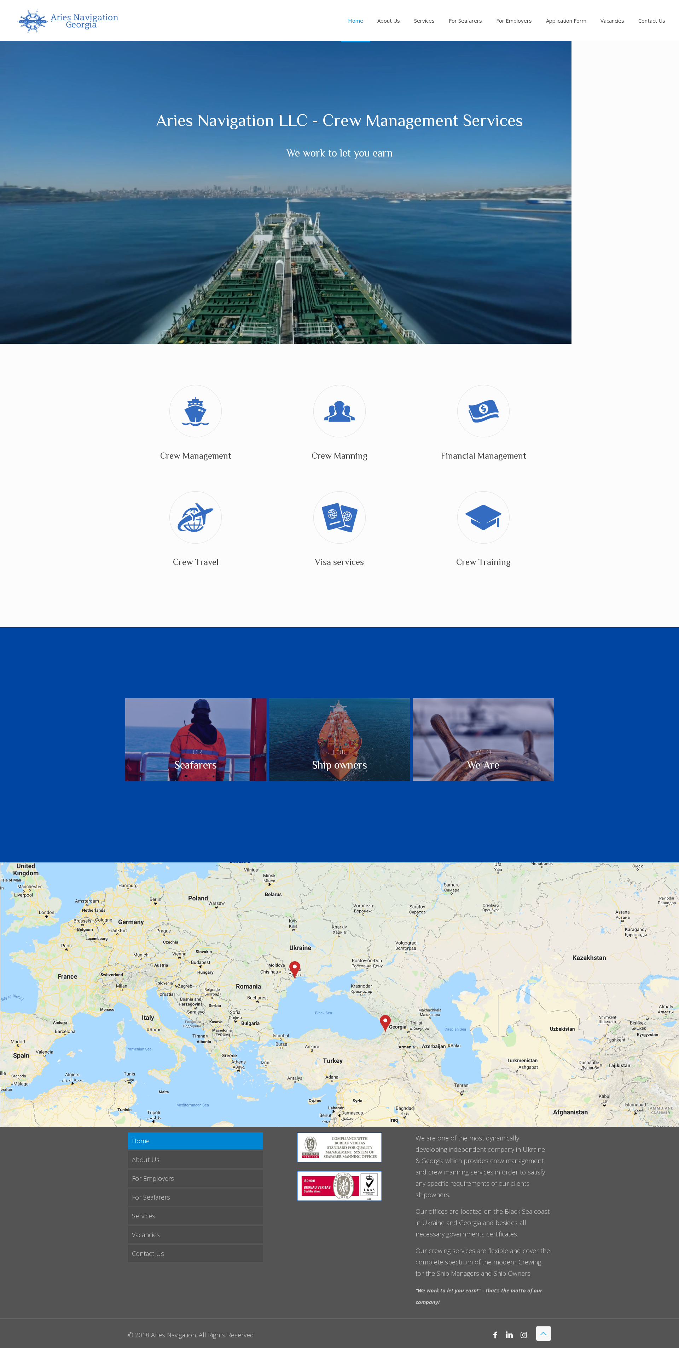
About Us (145, 1159)
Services (143, 1216)
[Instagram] (523, 1334)
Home (141, 1141)
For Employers (153, 1178)
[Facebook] (495, 1334)
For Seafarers (151, 1197)
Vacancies (146, 1234)
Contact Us (148, 1253)
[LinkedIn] (509, 1334)
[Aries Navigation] (67, 20)
